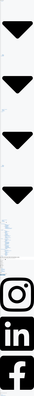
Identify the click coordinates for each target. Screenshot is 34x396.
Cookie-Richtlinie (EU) (3, 269)
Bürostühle (6, 251)
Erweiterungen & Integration (6, 235)
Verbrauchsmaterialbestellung (4, 109)
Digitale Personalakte (7, 242)
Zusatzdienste (5, 232)
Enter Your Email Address (2, 274)
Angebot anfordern (6, 225)
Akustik (6, 255)
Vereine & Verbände (7, 246)
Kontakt (2, 220)
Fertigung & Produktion (7, 245)
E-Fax (5, 233)
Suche (0, 222)
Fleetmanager (6, 226)
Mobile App (6, 240)
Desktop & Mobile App (7, 231)
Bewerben (3, 55)
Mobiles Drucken (6, 227)
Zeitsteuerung (6, 234)
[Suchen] (5, 259)
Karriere (3, 54)
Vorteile (5, 230)
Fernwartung (3, 110)
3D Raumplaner (6, 254)
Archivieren (6, 239)
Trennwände (6, 252)
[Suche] (6, 222)
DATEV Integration (7, 243)
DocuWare (2, 238)
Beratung (5, 249)
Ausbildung (3, 165)
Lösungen (5, 241)
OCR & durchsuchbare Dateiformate (8, 228)
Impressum (2, 268)
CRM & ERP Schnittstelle (7, 236)
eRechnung (6, 244)
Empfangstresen (6, 253)
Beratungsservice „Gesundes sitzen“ (8, 250)
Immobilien (6, 248)
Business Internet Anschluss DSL (8, 237)
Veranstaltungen (3, 221)
